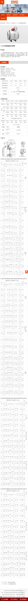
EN (24, 2)
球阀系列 (13, 23)
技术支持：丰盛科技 (21, 596)
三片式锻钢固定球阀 (11, 584)
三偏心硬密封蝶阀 (11, 582)
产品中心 (8, 23)
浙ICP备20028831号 (20, 594)
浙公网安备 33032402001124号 (8, 596)
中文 (21, 2)
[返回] (26, 272)
